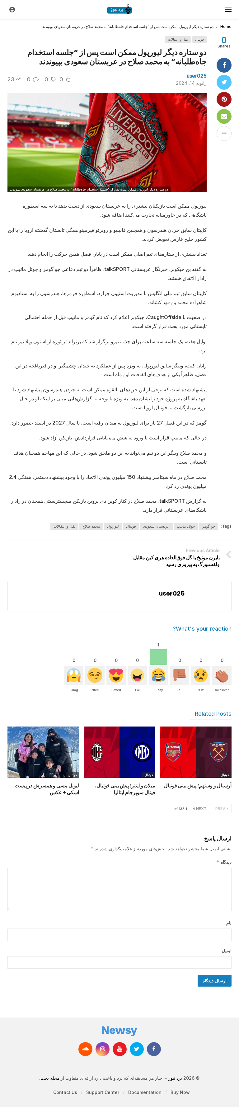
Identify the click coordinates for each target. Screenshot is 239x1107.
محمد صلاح (91, 526)
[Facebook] (154, 1049)
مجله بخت (49, 1078)
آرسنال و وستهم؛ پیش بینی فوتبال (198, 785)
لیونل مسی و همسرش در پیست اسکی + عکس (47, 789)
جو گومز (208, 526)
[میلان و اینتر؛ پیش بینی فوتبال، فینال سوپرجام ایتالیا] (119, 752)
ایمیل (227, 950)
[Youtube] (120, 1049)
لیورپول (113, 526)
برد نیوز (175, 1078)
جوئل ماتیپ (186, 526)
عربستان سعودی (156, 526)
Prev (220, 808)
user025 (197, 76)
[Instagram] (103, 1049)
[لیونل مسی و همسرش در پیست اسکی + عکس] (43, 752)
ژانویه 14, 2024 (191, 83)
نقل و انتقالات (178, 39)
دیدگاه (224, 862)
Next (201, 808)
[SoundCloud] (85, 1049)
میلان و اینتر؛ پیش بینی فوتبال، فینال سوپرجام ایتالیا (125, 789)
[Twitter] (137, 1049)
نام (229, 922)
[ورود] (12, 9)
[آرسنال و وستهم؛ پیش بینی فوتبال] (196, 752)
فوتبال (199, 39)
